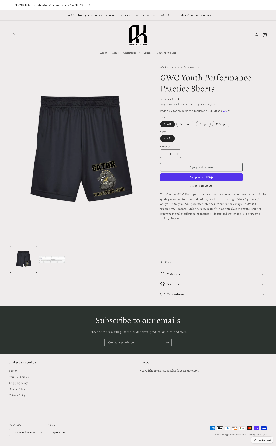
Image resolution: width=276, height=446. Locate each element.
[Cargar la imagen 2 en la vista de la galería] (52, 259)
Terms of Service (19, 377)
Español (56, 432)
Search (13, 370)
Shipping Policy (18, 383)
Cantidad (165, 146)
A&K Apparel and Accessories (233, 434)
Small (167, 124)
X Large (221, 124)
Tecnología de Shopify (257, 434)
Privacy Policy (17, 395)
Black (167, 138)
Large (203, 124)
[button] (13, 35)
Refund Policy (17, 389)
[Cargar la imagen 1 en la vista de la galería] (23, 259)
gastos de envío (172, 104)
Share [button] (167, 262)
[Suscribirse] (167, 342)
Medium (185, 124)
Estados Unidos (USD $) (26, 432)
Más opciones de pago (201, 185)
